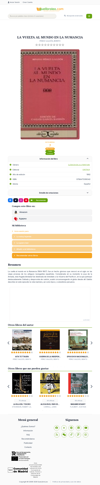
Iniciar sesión (15, 2)
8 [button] (61, 367)
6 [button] (53, 367)
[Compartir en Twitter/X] (15, 200)
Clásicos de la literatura (79, 165)
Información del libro (49, 159)
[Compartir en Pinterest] (26, 200)
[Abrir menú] (89, 16)
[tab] (50, 159)
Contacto (28, 447)
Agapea (22, 218)
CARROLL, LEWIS (50, 407)
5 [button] (50, 367)
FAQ (28, 435)
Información (28, 431)
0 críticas (50, 153)
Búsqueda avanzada (74, 16)
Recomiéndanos (28, 439)
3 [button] (42, 367)
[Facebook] (56, 428)
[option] (22, 344)
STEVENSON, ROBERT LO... (22, 407)
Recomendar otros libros (27, 255)
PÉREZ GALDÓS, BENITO (50, 41)
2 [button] (39, 367)
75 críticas (22, 401)
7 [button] (57, 367)
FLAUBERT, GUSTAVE (78, 407)
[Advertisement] (52, 27)
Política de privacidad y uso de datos (67, 482)
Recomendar (41, 200)
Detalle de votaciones (48, 193)
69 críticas (78, 401)
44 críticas (50, 401)
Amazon (23, 212)
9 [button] (64, 367)
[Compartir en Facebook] (10, 200)
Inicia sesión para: (21, 231)
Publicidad (28, 443)
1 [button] (35, 367)
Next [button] (91, 343)
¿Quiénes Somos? (28, 426)
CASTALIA (86, 169)
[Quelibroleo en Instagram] (21, 200)
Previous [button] (8, 343)
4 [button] (46, 367)
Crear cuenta (27, 2)
